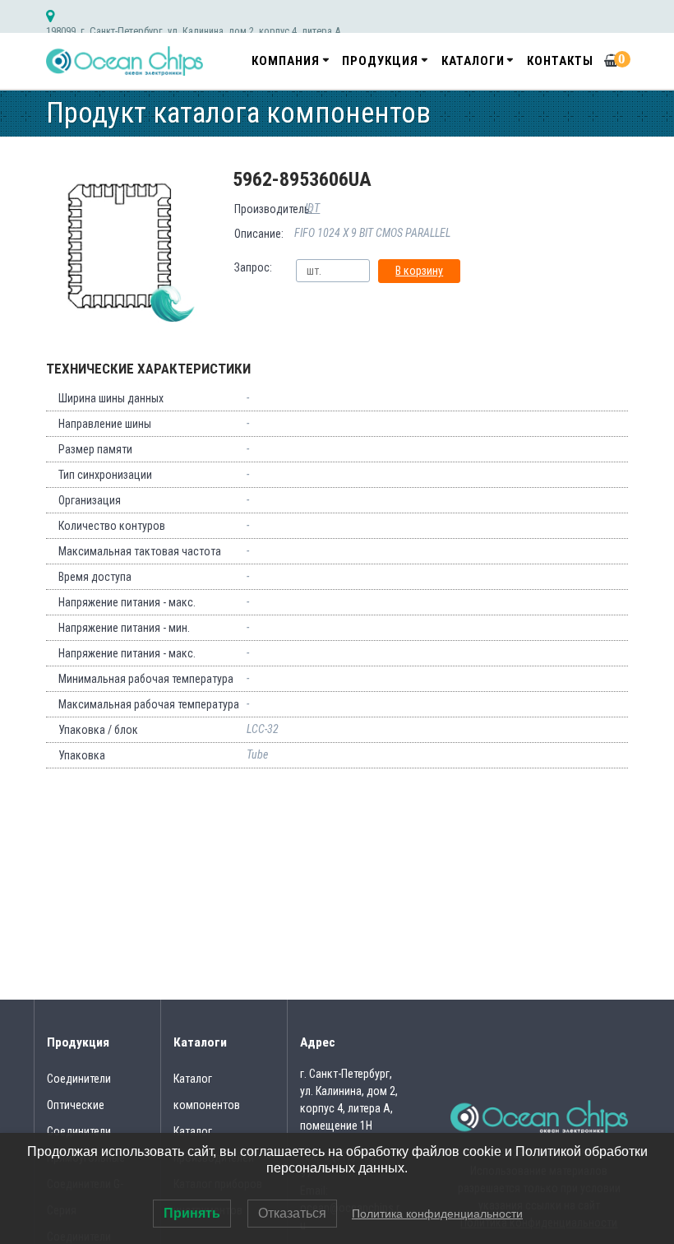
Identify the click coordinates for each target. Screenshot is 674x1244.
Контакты (560, 60)
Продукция (380, 60)
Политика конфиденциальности (437, 1213)
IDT (312, 208)
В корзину (419, 270)
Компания (286, 60)
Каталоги (473, 60)
